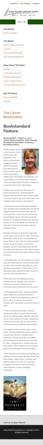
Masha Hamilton (10, 33)
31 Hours (7, 49)
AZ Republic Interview (12, 73)
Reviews (6, 69)
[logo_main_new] (21, 8)
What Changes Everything (13, 45)
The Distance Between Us (13, 57)
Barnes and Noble (10, 97)
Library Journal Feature (12, 81)
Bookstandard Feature (12, 77)
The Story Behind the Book (14, 85)
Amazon (6, 101)
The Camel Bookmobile (12, 53)
